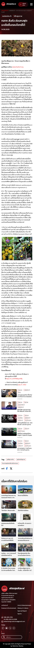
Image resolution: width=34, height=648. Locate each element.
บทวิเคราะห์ (20, 420)
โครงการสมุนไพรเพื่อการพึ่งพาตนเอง (10, 463)
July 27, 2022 (22, 384)
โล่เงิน (19, 392)
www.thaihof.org (17, 67)
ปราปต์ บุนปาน (28, 420)
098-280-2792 (8, 617)
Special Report (21, 405)
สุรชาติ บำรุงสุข (21, 431)
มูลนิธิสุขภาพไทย (10, 459)
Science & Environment (8, 608)
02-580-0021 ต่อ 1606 (10, 619)
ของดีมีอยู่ (20, 418)
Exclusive (20, 415)
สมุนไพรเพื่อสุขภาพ (21, 459)
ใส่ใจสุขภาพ (18, 16)
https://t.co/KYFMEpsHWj (14, 378)
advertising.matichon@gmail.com (14, 621)
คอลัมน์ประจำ (7, 16)
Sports (20, 614)
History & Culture (23, 608)
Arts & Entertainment (24, 605)
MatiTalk (26, 402)
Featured (20, 390)
